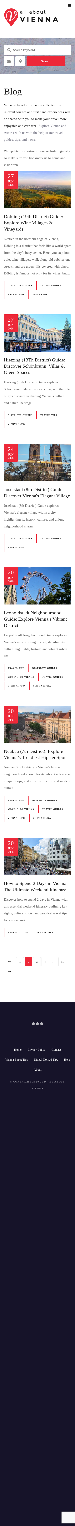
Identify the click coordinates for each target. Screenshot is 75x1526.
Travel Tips (16, 294)
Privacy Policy (36, 1049)
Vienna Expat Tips (16, 1059)
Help (67, 1059)
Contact (56, 1049)
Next (9, 971)
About (37, 1069)
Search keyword (9, 50)
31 (62, 961)
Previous (9, 961)
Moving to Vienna (21, 677)
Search (45, 61)
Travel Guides (50, 285)
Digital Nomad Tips (46, 1059)
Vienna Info (41, 294)
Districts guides (20, 285)
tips (17, 139)
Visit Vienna (42, 686)
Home (18, 1049)
